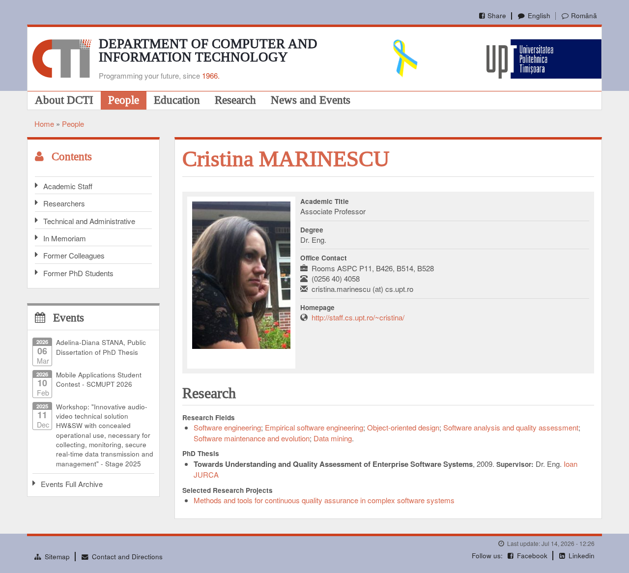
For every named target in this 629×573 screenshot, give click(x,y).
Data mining (333, 438)
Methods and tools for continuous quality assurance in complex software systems (324, 500)
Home (44, 123)
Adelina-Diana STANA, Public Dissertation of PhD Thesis (101, 347)
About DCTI (64, 99)
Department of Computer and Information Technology (208, 50)
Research (235, 99)
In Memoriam (64, 238)
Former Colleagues (74, 255)
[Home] (61, 57)
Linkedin (582, 555)
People (123, 99)
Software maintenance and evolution (252, 438)
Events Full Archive (72, 484)
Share (496, 15)
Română (584, 15)
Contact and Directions (127, 556)
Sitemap (57, 556)
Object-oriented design (403, 427)
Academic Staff (67, 186)
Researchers (64, 203)
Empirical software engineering (314, 427)
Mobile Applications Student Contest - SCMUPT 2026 (99, 379)
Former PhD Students (78, 273)
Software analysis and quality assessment (510, 427)
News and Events (310, 99)
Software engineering (227, 427)
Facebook (532, 555)
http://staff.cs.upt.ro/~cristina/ (358, 317)
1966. (211, 75)
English (539, 15)
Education (177, 99)
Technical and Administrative (89, 221)
